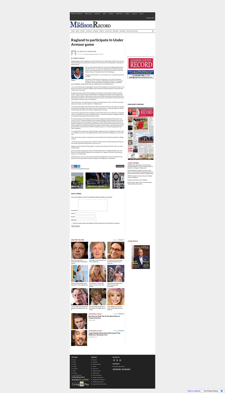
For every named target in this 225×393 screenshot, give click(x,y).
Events (101, 31)
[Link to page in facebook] (75, 166)
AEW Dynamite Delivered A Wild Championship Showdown (114, 285)
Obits (74, 370)
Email (73, 216)
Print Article (120, 166)
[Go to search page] (153, 31)
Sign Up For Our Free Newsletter (100, 384)
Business (116, 31)
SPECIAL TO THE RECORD (88, 51)
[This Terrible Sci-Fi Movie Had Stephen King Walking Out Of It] (79, 296)
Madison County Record (76, 13)
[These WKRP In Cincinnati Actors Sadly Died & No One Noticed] (115, 296)
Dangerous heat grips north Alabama (137, 180)
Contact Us (134, 13)
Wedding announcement (98, 381)
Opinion (95, 31)
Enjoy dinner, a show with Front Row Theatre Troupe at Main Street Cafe (140, 183)
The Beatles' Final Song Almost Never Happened (97, 260)
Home (73, 31)
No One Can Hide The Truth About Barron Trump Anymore (104, 318)
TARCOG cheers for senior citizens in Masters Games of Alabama (140, 176)
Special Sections (132, 31)
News (77, 31)
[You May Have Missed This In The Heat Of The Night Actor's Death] (97, 296)
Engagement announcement (99, 379)
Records (122, 31)
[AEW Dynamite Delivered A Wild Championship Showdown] (115, 273)
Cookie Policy (126, 369)
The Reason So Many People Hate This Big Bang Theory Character (115, 261)
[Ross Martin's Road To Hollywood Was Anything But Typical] (79, 250)
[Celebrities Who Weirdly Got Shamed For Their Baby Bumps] (79, 273)
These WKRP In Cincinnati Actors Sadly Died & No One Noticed (115, 308)
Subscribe (95, 362)
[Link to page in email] (72, 166)
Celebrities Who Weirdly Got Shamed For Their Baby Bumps (79, 284)
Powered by (116, 314)
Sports (82, 31)
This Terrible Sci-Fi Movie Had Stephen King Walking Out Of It (79, 308)
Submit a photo (96, 373)
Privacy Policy (117, 369)
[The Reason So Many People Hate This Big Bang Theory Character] (115, 250)
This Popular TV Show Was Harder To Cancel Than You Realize (96, 285)
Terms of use (95, 368)
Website (73, 220)
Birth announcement (97, 375)
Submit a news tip (96, 370)
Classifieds (110, 13)
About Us (95, 359)
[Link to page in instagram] (120, 360)
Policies (94, 366)
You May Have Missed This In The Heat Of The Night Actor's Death (97, 308)
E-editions (127, 13)
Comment (74, 210)
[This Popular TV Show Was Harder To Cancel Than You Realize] (97, 273)
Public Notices (119, 13)
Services (141, 13)
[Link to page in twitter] (78, 166)
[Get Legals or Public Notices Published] (141, 78)
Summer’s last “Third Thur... (122, 185)
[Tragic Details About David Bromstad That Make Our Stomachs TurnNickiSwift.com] (79, 338)
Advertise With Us (97, 364)
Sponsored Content (77, 375)
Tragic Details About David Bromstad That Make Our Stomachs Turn (104, 335)
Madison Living (88, 13)
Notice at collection (194, 391)
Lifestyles (108, 31)
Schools (89, 31)
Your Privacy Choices (211, 391)
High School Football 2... (97, 186)
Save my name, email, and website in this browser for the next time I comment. (96, 223)
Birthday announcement (98, 377)
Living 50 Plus (97, 13)
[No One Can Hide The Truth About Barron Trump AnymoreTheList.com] (79, 321)
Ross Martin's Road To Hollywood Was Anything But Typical (79, 261)
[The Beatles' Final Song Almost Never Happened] (97, 250)
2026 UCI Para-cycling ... (71, 186)
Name (73, 213)
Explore (104, 13)
